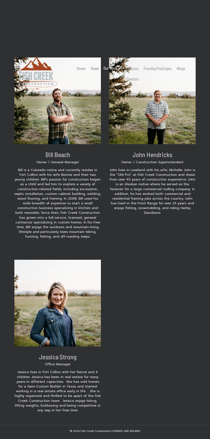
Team (94, 68)
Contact (132, 78)
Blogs (180, 68)
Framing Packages (157, 68)
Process (132, 68)
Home (80, 68)
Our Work (110, 68)
